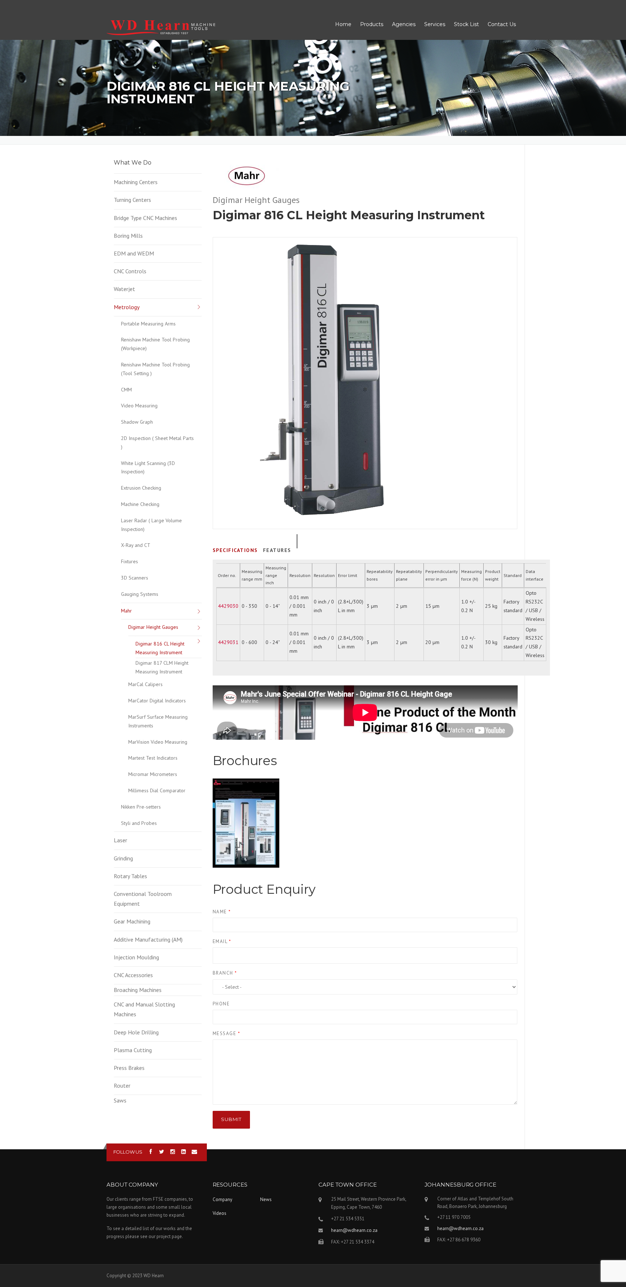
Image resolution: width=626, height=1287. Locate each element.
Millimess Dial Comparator (156, 790)
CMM (126, 389)
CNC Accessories (133, 975)
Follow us (127, 1152)
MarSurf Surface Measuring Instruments (158, 721)
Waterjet (124, 288)
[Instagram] (173, 1152)
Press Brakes (129, 1067)
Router (122, 1085)
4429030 (228, 606)
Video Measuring (139, 405)
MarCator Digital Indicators (157, 700)
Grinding (123, 858)
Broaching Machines (138, 989)
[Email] (194, 1152)
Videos (219, 1213)
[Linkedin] (183, 1152)
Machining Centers (136, 182)
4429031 (228, 642)
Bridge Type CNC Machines (145, 217)
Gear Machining (132, 921)
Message (227, 1033)
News (266, 1199)
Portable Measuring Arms (148, 323)
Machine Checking (140, 504)
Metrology (126, 307)
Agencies (404, 24)
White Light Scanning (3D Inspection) (148, 467)
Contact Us (502, 24)
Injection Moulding (136, 957)
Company (222, 1199)
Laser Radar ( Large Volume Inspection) (151, 524)
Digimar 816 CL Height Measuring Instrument (159, 648)
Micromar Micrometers (152, 774)
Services (434, 24)
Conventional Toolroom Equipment (143, 898)
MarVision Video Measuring (157, 742)
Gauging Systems (139, 594)
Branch (225, 973)
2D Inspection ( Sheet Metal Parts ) (157, 442)
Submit (231, 1119)
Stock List (466, 24)
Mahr (126, 610)
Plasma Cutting (133, 1050)
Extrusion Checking (141, 488)
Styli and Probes (139, 823)
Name (222, 912)
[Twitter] (162, 1152)
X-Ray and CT (135, 545)
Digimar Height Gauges (153, 627)
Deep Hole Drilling (136, 1032)
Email (222, 941)
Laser (120, 840)
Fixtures (129, 561)
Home (343, 24)
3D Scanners (134, 577)
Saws (120, 1100)
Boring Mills (128, 235)
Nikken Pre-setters (141, 807)
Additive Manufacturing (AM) (148, 939)
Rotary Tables (130, 876)
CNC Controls (130, 271)
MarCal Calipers (145, 684)
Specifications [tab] (235, 550)
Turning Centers (132, 199)
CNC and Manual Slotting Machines (144, 1009)
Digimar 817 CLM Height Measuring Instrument (161, 667)
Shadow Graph (137, 422)
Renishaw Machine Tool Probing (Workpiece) (155, 344)
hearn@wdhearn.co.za (354, 1230)
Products (371, 24)
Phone (221, 1004)
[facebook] (151, 1152)
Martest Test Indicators (153, 758)
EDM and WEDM (134, 253)
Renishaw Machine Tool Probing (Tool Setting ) (155, 369)
